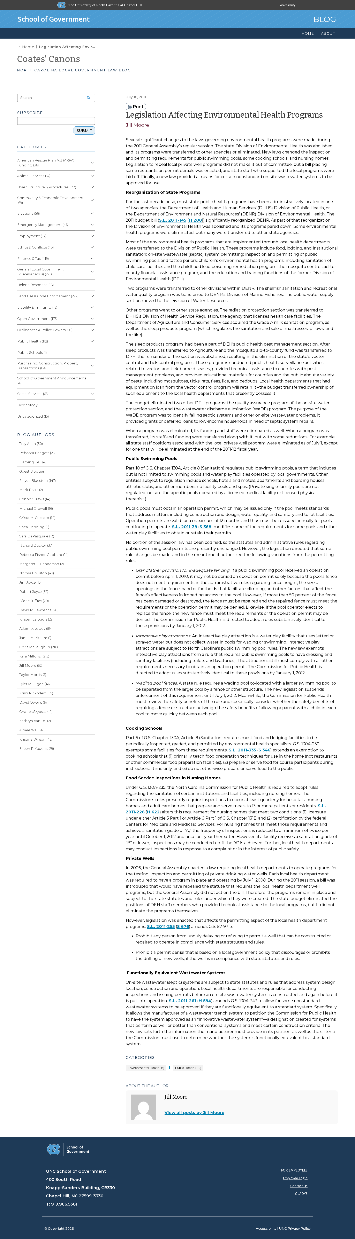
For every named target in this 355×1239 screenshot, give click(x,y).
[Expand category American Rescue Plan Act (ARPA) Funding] (91, 162)
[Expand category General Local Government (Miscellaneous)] (91, 271)
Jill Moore (137, 125)
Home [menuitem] (308, 33)
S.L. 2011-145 (172, 220)
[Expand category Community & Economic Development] (91, 200)
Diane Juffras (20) (34, 601)
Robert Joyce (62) (33, 592)
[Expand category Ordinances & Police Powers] (91, 330)
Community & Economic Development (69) (50, 200)
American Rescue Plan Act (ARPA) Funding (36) (45, 162)
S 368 (205, 526)
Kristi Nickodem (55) (36, 693)
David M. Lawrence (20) (39, 610)
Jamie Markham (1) (35, 638)
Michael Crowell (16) (36, 509)
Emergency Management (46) (43, 225)
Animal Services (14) (34, 176)
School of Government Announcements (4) (51, 380)
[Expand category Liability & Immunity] (91, 307)
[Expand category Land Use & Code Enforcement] (91, 296)
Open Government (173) (37, 319)
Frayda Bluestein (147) (37, 481)
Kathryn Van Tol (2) (35, 721)
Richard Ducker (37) (36, 545)
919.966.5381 (64, 1204)
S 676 (183, 926)
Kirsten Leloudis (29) (36, 619)
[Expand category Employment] (91, 236)
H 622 (153, 812)
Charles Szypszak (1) (36, 712)
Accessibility (287, 5)
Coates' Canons (48, 59)
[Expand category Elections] (91, 213)
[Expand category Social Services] (91, 394)
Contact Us (299, 1186)
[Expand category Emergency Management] (91, 224)
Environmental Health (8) (146, 1068)
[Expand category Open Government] (91, 318)
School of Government (54, 19)
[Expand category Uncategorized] (91, 416)
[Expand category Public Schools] (91, 352)
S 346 (264, 750)
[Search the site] (87, 98)
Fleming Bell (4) (32, 462)
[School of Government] (68, 1149)
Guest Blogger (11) (34, 471)
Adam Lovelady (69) (35, 629)
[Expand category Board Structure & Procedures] (91, 187)
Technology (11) (30, 405)
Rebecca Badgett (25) (37, 453)
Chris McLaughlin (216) (38, 647)
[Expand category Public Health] (91, 341)
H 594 (204, 1000)
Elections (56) (28, 213)
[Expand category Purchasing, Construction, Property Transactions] (91, 365)
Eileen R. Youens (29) (36, 749)
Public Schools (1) (32, 353)
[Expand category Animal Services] (91, 176)
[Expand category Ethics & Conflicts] (91, 247)
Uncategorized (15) (33, 416)
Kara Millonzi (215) (34, 656)
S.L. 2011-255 (161, 926)
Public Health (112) (188, 1068)
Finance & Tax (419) (33, 259)
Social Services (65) (33, 394)
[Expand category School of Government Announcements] (91, 380)
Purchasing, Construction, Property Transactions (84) (47, 365)
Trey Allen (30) (31, 444)
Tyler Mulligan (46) (35, 684)
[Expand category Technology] (91, 405)
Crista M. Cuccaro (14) (37, 518)
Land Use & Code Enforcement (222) (47, 296)
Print (138, 106)
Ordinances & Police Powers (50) (45, 330)
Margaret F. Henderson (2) (41, 564)
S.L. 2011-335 (242, 750)
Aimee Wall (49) (32, 730)
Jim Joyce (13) (30, 582)
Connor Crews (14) (34, 499)
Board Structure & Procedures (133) (46, 187)
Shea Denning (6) (34, 527)
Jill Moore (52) (31, 666)
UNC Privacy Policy (295, 1229)
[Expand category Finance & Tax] (91, 258)
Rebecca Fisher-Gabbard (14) (44, 555)
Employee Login (295, 1178)
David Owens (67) (33, 702)
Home (28, 47)
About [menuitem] (328, 33)
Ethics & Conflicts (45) (35, 247)
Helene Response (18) (35, 285)
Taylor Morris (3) (32, 675)
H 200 (195, 220)
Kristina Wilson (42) (36, 739)
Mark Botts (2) (31, 490)
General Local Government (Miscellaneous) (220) (40, 271)
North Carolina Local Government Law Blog (74, 70)
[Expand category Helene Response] (91, 285)
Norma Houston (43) (36, 573)
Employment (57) (31, 236)
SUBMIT (84, 130)
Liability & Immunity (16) (37, 307)
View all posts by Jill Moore (194, 1112)
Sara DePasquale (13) (36, 536)
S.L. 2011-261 (182, 1000)
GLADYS (301, 1193)
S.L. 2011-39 (184, 526)
